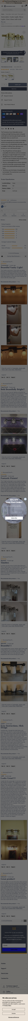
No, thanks (14, 522)
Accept (14, 1009)
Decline (14, 1013)
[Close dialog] (25, 499)
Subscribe (14, 518)
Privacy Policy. (7, 1005)
